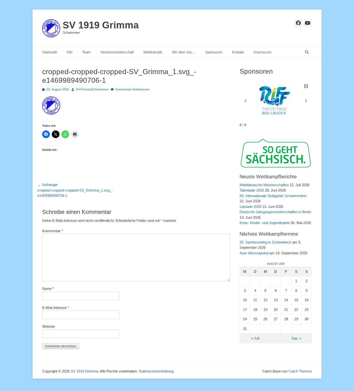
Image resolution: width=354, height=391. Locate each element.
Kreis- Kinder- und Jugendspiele (265, 223)
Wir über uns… (184, 52)
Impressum (263, 52)
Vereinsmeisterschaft (117, 52)
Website (48, 326)
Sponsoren (213, 52)
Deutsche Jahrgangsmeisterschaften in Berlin (275, 212)
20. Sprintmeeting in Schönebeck (265, 242)
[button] (245, 100)
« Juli (255, 338)
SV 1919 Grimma (101, 25)
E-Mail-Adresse (55, 308)
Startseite (49, 52)
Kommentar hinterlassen (132, 89)
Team (86, 52)
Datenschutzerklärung (156, 371)
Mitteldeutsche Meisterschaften (264, 185)
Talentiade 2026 (252, 190)
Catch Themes (300, 371)
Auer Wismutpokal (254, 253)
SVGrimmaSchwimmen (92, 89)
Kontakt (238, 52)
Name (48, 289)
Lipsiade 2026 (250, 207)
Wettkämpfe (152, 52)
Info (69, 52)
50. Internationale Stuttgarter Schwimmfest (273, 196)
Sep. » (296, 338)
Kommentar (52, 231)
